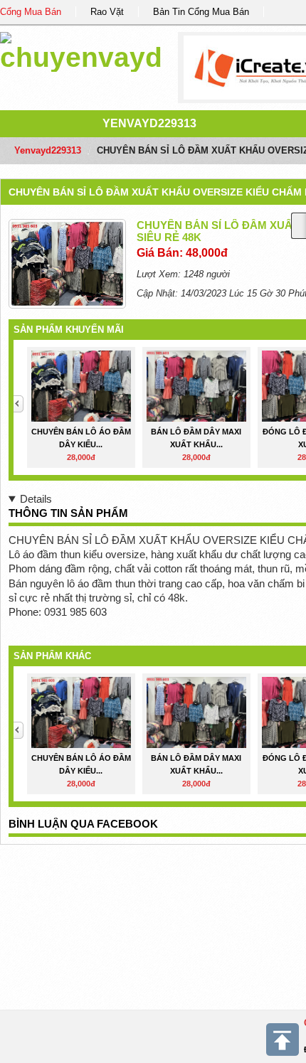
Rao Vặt (107, 11)
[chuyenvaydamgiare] (81, 49)
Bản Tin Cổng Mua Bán (201, 11)
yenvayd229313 (149, 123)
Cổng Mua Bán (30, 11)
